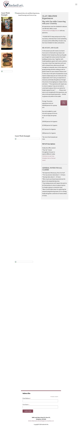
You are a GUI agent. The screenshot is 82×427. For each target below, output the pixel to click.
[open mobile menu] (76, 4)
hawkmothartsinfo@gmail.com (51, 30)
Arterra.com (51, 421)
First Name (26, 404)
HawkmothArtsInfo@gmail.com (41, 421)
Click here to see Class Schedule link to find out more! (48, 158)
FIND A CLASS (63, 102)
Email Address (27, 398)
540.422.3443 (30, 421)
